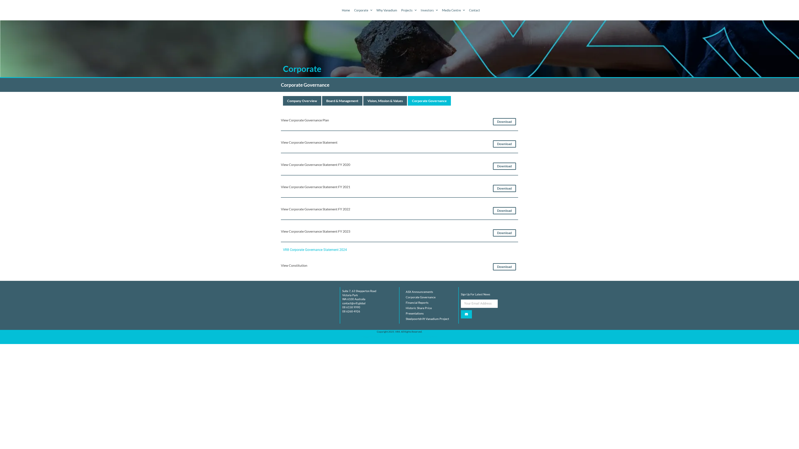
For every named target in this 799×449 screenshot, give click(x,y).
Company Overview (302, 101)
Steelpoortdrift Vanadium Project (427, 319)
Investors (427, 10)
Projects (407, 10)
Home (346, 10)
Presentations (415, 313)
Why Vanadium (386, 10)
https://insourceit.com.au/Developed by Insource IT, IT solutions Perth (399, 336)
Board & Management (342, 101)
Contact (474, 10)
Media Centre (451, 10)
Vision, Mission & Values (385, 101)
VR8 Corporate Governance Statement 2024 (315, 250)
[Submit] (466, 314)
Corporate (361, 10)
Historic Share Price (419, 308)
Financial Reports (417, 302)
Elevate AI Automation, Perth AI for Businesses (399, 341)
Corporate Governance (429, 101)
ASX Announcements (419, 292)
